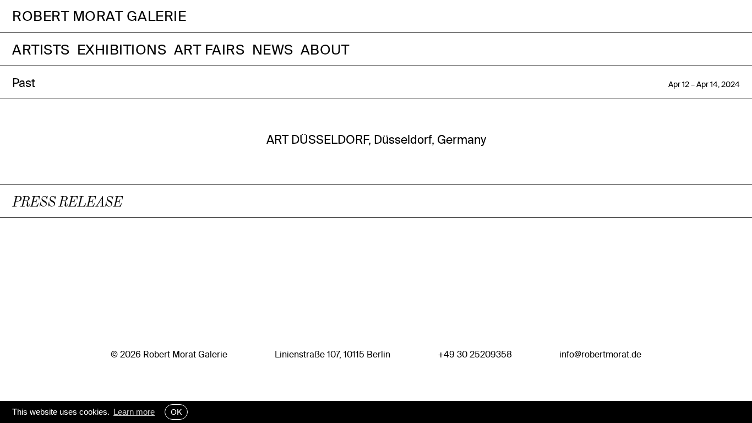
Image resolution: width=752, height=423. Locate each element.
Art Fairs (209, 49)
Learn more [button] (134, 411)
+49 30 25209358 (475, 354)
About (325, 49)
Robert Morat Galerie (99, 16)
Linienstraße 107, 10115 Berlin (332, 354)
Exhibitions (122, 49)
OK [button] (176, 412)
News (272, 49)
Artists (41, 49)
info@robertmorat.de (600, 354)
